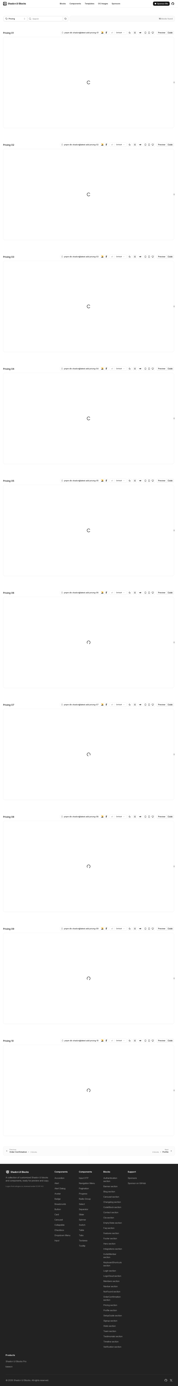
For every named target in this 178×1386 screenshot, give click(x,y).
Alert (56, 1183)
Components (75, 3)
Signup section (110, 1320)
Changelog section (112, 1202)
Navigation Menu (87, 1183)
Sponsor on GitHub (137, 1183)
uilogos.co (19, 1186)
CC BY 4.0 (39, 1186)
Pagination (84, 1188)
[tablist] (165, 33)
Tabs (81, 1235)
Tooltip (82, 1245)
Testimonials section (112, 1336)
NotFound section (111, 1291)
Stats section (109, 1326)
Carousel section (111, 1196)
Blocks (63, 3)
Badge (57, 1199)
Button (57, 1209)
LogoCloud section (112, 1276)
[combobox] (15, 18)
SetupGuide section (112, 1315)
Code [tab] (170, 33)
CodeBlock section (112, 1207)
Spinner (82, 1219)
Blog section (109, 1191)
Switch (82, 1225)
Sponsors (116, 3)
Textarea (83, 1240)
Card (56, 1214)
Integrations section (112, 1249)
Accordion (59, 1178)
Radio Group (85, 1199)
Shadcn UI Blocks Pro (16, 1361)
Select (82, 1204)
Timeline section (111, 1341)
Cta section (108, 1217)
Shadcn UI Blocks (22, 1380)
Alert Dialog (59, 1188)
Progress (83, 1193)
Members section (111, 1281)
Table (81, 1230)
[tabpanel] (89, 82)
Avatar (57, 1193)
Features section (111, 1233)
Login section (109, 1270)
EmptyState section (112, 1223)
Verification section (112, 1346)
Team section (109, 1331)
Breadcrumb (60, 1204)
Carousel (58, 1219)
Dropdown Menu (62, 1235)
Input (56, 1240)
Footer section (110, 1238)
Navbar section (110, 1286)
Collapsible (59, 1225)
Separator (83, 1209)
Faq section (108, 1228)
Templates (89, 3)
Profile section (110, 1310)
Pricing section (110, 1305)
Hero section (109, 1243)
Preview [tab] (161, 33)
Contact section (110, 1212)
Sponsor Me (162, 3)
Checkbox (59, 1230)
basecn (9, 1366)
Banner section (110, 1186)
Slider (81, 1214)
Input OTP (83, 1178)
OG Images (103, 3)
